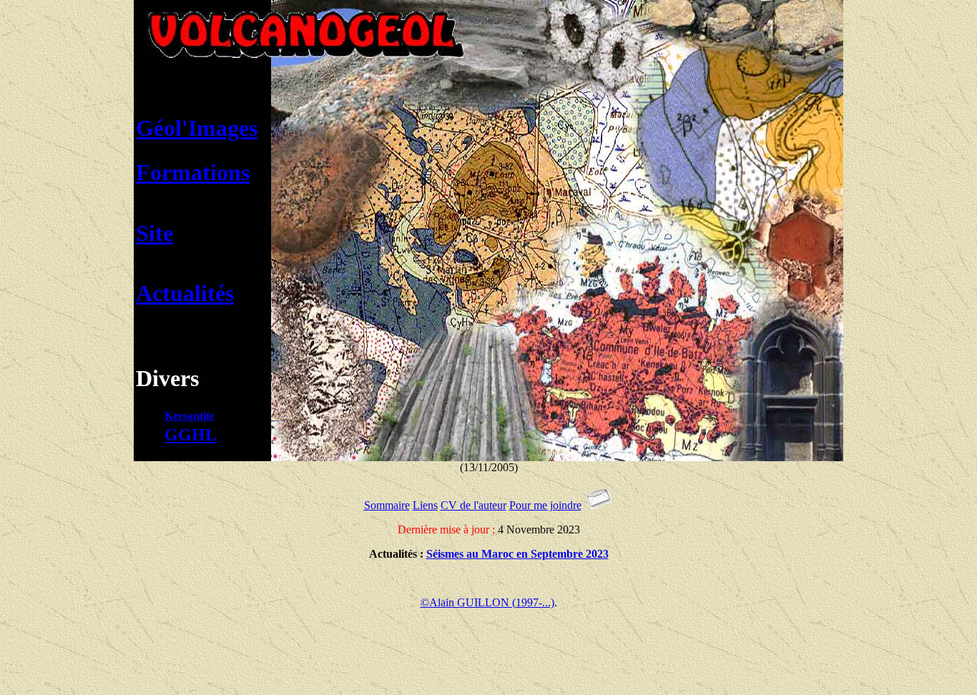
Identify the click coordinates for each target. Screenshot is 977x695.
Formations (193, 172)
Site (154, 233)
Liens (425, 505)
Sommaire (387, 505)
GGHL (191, 434)
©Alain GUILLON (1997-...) (487, 602)
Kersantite (190, 416)
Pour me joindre (545, 505)
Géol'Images (196, 128)
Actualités (185, 293)
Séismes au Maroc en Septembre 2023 (517, 554)
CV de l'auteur (473, 505)
